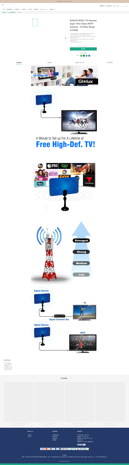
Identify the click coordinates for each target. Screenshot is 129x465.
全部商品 (4, 12)
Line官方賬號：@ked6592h (83, 435)
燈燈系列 (24, 9)
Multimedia (19, 12)
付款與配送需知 (55, 435)
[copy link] (89, 56)
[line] (81, 56)
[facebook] (84, 56)
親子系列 (30, 9)
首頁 (4, 9)
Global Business (43, 9)
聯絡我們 (36, 9)
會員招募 (54, 440)
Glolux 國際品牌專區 (11, 12)
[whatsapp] (87, 56)
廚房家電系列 (9, 9)
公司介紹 (29, 436)
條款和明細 (54, 436)
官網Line (95, 456)
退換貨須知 (54, 438)
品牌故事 (29, 435)
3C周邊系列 (16, 9)
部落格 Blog (52, 9)
